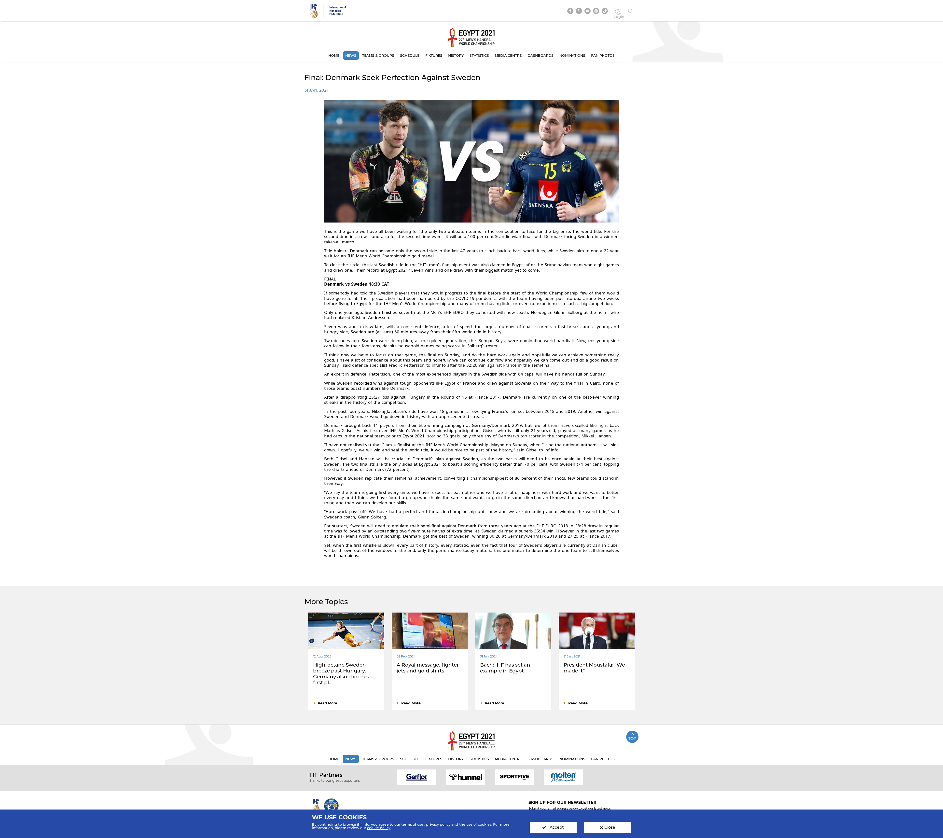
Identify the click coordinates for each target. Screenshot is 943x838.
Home (333, 55)
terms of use (412, 824)
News (350, 55)
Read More (327, 703)
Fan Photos (603, 55)
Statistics (479, 55)
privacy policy (438, 824)
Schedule (409, 55)
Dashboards (540, 55)
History (456, 55)
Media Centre (508, 55)
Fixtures (433, 55)
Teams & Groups (378, 55)
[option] (416, 777)
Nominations (572, 55)
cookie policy (378, 828)
